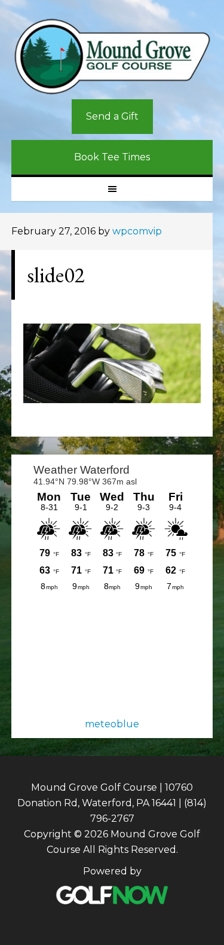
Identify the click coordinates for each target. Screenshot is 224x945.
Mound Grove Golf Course (112, 57)
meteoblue (112, 724)
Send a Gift (112, 116)
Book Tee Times (112, 157)
